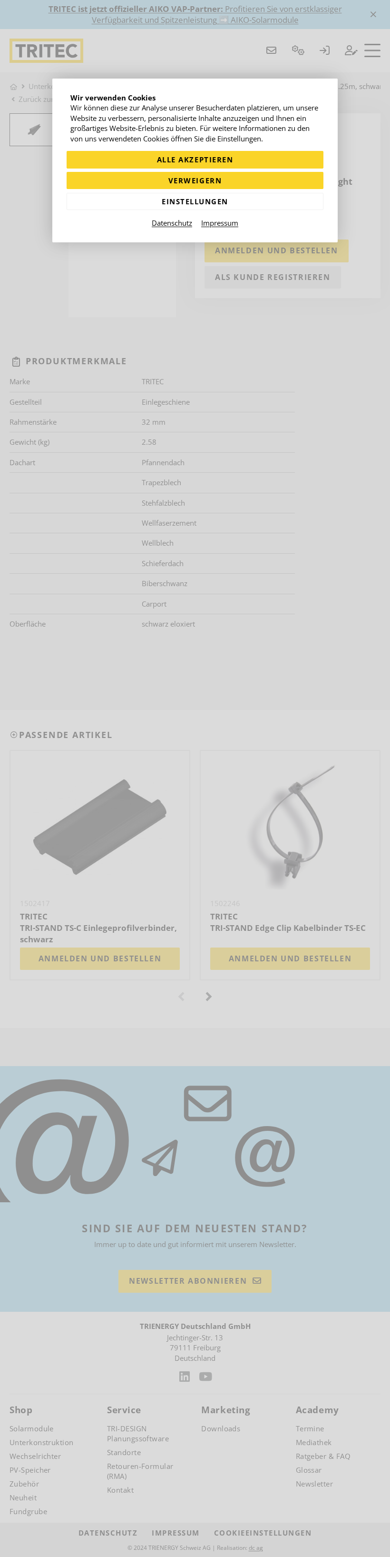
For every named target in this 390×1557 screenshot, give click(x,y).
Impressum (219, 223)
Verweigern (195, 180)
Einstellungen (195, 201)
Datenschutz (172, 223)
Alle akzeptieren (195, 159)
